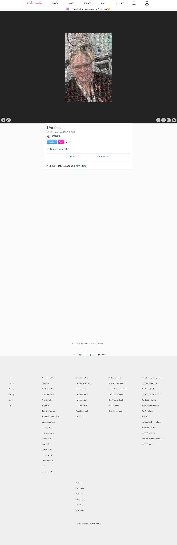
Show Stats (80, 165)
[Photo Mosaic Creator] (34, 3)
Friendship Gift (47, 400)
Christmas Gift (47, 455)
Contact (119, 3)
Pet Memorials (47, 472)
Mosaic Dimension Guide (118, 389)
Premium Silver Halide (83, 383)
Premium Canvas (82, 394)
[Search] (8, 120)
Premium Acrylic (82, 405)
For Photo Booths (148, 389)
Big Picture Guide (115, 378)
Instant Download (82, 378)
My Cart (78, 483)
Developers (79, 510)
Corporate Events (48, 422)
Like (72, 156)
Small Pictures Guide (116, 383)
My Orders (79, 494)
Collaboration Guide (116, 400)
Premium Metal (81, 400)
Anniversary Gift (48, 378)
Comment (102, 156)
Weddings (45, 383)
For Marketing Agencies (150, 405)
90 (87, 354)
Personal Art (46, 427)
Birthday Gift (46, 450)
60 (80, 354)
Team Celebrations (48, 411)
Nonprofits (46, 444)
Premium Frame (81, 389)
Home (11, 378)
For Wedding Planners (150, 383)
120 (94, 354)
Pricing (87, 3)
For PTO (145, 416)
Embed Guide (114, 405)
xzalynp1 (56, 135)
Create (55, 3)
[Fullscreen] (174, 120)
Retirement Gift (47, 461)
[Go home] (168, 120)
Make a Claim (80, 499)
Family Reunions (48, 394)
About (103, 3)
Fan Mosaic (80, 416)
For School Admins (149, 427)
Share (68, 142)
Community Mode (115, 411)
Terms (84, 523)
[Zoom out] (163, 120)
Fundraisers (46, 439)
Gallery (71, 3)
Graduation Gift (48, 389)
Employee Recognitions (50, 416)
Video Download (82, 411)
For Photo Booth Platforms (152, 394)
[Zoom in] (158, 120)
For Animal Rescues (149, 433)
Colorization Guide (116, 394)
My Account (79, 488)
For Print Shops (147, 411)
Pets (43, 466)
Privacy (79, 523)
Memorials (46, 405)
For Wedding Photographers (152, 378)
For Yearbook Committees (151, 422)
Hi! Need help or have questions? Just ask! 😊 (90, 9)
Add (60, 142)
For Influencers (147, 444)
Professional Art (48, 433)
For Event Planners (149, 400)
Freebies (52, 142)
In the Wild (79, 505)
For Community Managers (151, 439)
